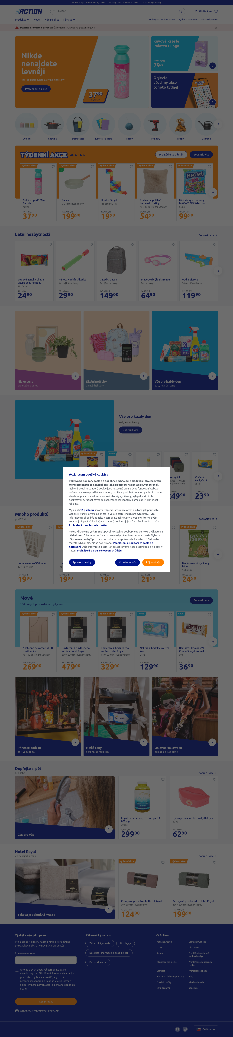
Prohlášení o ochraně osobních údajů (99, 550)
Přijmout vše (153, 562)
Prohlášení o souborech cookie (88, 525)
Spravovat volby (82, 562)
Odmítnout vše (127, 562)
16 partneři (87, 510)
